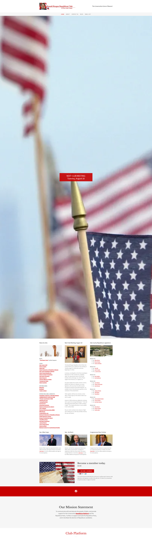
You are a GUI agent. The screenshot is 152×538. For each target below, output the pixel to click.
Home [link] (62, 14)
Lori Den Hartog (98, 402)
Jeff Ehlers (97, 392)
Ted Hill (96, 368)
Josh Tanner (97, 370)
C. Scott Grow (98, 371)
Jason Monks (98, 400)
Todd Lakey (97, 410)
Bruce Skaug (97, 362)
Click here (41, 451)
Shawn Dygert (98, 408)
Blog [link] (81, 14)
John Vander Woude (99, 398)
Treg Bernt (97, 394)
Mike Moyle (97, 360)
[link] (57, 6)
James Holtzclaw (98, 384)
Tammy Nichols (98, 363)
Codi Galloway (98, 378)
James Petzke (98, 390)
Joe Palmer (97, 382)
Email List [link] (88, 14)
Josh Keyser (97, 386)
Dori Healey (97, 376)
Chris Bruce (97, 406)
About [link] (68, 14)
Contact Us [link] (75, 14)
